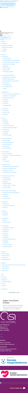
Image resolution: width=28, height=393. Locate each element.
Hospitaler (4, 43)
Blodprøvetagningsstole (8, 79)
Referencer (4, 279)
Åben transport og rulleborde (9, 190)
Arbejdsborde (5, 92)
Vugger (4, 88)
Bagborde (5, 181)
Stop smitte (4, 270)
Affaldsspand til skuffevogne (10, 172)
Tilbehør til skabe (7, 135)
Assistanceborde (7, 179)
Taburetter (5, 114)
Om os (3, 276)
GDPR (3, 283)
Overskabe (5, 122)
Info (2, 274)
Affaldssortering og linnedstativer (11, 166)
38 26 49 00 (7, 342)
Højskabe (5, 120)
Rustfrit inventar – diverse (9, 185)
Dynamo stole (6, 112)
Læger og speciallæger (7, 45)
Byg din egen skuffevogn (9, 64)
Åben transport (6, 198)
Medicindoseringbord (8, 142)
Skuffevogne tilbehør (8, 71)
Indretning (3, 252)
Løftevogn (5, 157)
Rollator (5, 220)
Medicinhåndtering (6, 138)
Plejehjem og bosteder (7, 47)
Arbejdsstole (5, 108)
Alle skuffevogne (7, 58)
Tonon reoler (6, 161)
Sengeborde (5, 202)
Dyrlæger (4, 51)
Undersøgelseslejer (7, 86)
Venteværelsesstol (7, 246)
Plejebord (5, 207)
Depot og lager (5, 151)
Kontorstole (6, 110)
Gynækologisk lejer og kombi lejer (11, 81)
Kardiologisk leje (7, 84)
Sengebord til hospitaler (9, 205)
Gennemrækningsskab (8, 125)
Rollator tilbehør (7, 222)
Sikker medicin (5, 266)
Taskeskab (5, 133)
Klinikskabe (5, 237)
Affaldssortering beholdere (9, 168)
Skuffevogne (5, 56)
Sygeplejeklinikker (6, 259)
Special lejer (6, 82)
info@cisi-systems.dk (5, 1)
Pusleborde (5, 101)
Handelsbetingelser (6, 281)
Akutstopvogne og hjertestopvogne (11, 60)
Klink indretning (6, 255)
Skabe (3, 118)
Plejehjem (4, 211)
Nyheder (4, 285)
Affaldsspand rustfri (8, 170)
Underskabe (6, 123)
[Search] (1, 35)
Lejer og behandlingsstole (8, 75)
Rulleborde (5, 103)
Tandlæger (4, 49)
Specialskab (6, 131)
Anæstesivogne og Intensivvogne (11, 62)
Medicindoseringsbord (8, 97)
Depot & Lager (5, 253)
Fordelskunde (4, 289)
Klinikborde (6, 231)
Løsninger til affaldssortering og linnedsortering (13, 265)
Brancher (3, 41)
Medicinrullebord (7, 144)
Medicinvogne (6, 69)
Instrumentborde (7, 183)
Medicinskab (6, 129)
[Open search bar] (0, 31)
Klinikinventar (5, 225)
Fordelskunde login (8, 3)
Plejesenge (5, 213)
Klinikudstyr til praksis (8, 227)
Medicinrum (5, 257)
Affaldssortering (6, 164)
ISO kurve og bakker (8, 153)
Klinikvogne (6, 66)
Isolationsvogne (6, 68)
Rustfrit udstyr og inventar (8, 175)
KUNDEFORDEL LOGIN (14, 292)
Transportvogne (7, 187)
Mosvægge (5, 241)
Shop (2, 39)
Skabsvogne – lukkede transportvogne (12, 155)
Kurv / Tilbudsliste (7, 5)
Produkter (3, 54)
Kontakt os (5, 37)
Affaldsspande (6, 177)
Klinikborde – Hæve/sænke (9, 95)
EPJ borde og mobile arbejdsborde (11, 94)
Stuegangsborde (7, 105)
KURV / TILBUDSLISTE (14, 294)
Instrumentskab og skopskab (10, 127)
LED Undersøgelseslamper (9, 239)
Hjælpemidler (5, 218)
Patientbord (6, 203)
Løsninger (3, 263)
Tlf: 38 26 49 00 (14, 1)
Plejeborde (5, 99)
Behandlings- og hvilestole (9, 77)
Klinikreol (5, 233)
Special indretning (7, 244)
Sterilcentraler (5, 268)
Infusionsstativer (7, 148)
